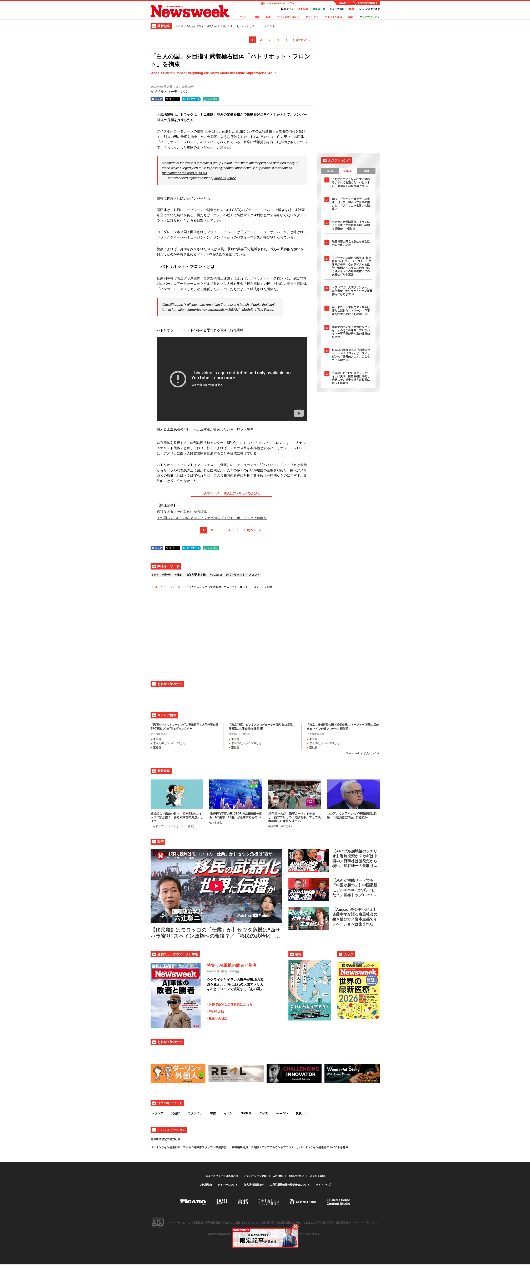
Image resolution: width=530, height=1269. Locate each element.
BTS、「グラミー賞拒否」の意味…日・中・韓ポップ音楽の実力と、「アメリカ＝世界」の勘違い (351, 203)
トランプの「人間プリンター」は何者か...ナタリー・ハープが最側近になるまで (352, 291)
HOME (155, 586)
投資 (299, 1113)
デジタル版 (216, 1011)
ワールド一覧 (172, 586)
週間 (366, 171)
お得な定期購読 (366, 2)
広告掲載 (278, 1176)
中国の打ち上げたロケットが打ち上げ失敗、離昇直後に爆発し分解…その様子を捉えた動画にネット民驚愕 (351, 378)
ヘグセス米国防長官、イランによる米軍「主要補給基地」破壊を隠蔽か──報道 (351, 225)
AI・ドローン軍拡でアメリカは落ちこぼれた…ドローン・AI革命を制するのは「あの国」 (351, 311)
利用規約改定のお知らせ (165, 1139)
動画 (351, 8)
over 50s (282, 1113)
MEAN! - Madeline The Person (252, 309)
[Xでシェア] (172, 99)
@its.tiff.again (172, 304)
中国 (213, 1113)
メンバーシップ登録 (255, 1176)
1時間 (330, 171)
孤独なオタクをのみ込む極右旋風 (182, 511)
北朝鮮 (175, 1113)
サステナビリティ (370, 16)
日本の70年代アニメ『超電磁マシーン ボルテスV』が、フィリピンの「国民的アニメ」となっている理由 (351, 355)
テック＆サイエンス (288, 16)
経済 (257, 16)
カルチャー (312, 16)
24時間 (348, 171)
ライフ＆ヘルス (333, 16)
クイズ (263, 1113)
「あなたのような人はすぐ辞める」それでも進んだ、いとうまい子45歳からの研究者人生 (351, 182)
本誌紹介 (344, 2)
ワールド (243, 16)
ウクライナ (195, 1113)
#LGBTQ (233, 26)
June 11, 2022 (225, 178)
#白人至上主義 (216, 26)
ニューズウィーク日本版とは (222, 1176)
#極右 (201, 26)
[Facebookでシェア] (157, 99)
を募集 (344, 1147)
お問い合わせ (296, 1176)
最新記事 (303, 8)
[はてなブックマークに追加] (191, 99)
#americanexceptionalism (207, 309)
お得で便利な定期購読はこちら (230, 1004)
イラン (228, 1113)
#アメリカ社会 (185, 26)
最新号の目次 (218, 1018)
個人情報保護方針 (254, 1184)
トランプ (157, 1113)
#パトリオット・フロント (258, 26)
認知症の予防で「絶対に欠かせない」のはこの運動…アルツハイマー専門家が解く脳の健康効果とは (351, 331)
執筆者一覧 (319, 8)
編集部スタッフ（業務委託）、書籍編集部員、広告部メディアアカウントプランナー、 (246, 1147)
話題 (350, 16)
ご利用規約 (205, 1184)
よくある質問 (317, 1176)
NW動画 (246, 1113)
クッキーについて (228, 1184)
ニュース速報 (336, 8)
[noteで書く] (211, 99)
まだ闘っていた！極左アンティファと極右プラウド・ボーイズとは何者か (212, 518)
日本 (268, 16)
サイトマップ (323, 1184)
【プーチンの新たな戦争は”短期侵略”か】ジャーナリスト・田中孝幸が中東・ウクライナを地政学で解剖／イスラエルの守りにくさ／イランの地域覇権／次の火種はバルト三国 (351, 266)
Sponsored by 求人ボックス (363, 753)
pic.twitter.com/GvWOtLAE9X (184, 173)
